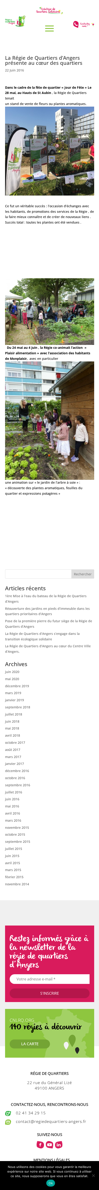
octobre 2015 (15, 834)
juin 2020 (12, 672)
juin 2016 (12, 799)
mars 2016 (13, 820)
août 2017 (12, 749)
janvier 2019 (14, 700)
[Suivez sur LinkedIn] (58, 1144)
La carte (29, 1043)
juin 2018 (12, 721)
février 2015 (14, 877)
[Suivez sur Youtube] (49, 1144)
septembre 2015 (17, 841)
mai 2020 (12, 679)
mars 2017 (13, 757)
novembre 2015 (17, 827)
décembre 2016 (17, 771)
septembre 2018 (17, 707)
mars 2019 (13, 693)
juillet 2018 (13, 714)
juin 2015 (12, 856)
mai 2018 (12, 728)
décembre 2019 (17, 686)
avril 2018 (12, 735)
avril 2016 (12, 813)
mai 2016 (12, 806)
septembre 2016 (17, 785)
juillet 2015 (13, 848)
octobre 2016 (15, 778)
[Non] (93, 1175)
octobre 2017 (15, 742)
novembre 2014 (17, 884)
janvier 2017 (14, 763)
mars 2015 (13, 870)
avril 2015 (12, 863)
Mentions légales (51, 1160)
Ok (51, 1183)
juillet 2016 (13, 792)
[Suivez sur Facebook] (40, 1144)
